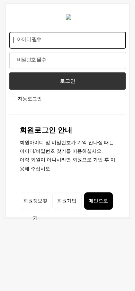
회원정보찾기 (35, 204)
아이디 (29, 39)
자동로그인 (30, 98)
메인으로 (98, 200)
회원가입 (66, 200)
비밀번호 (31, 59)
